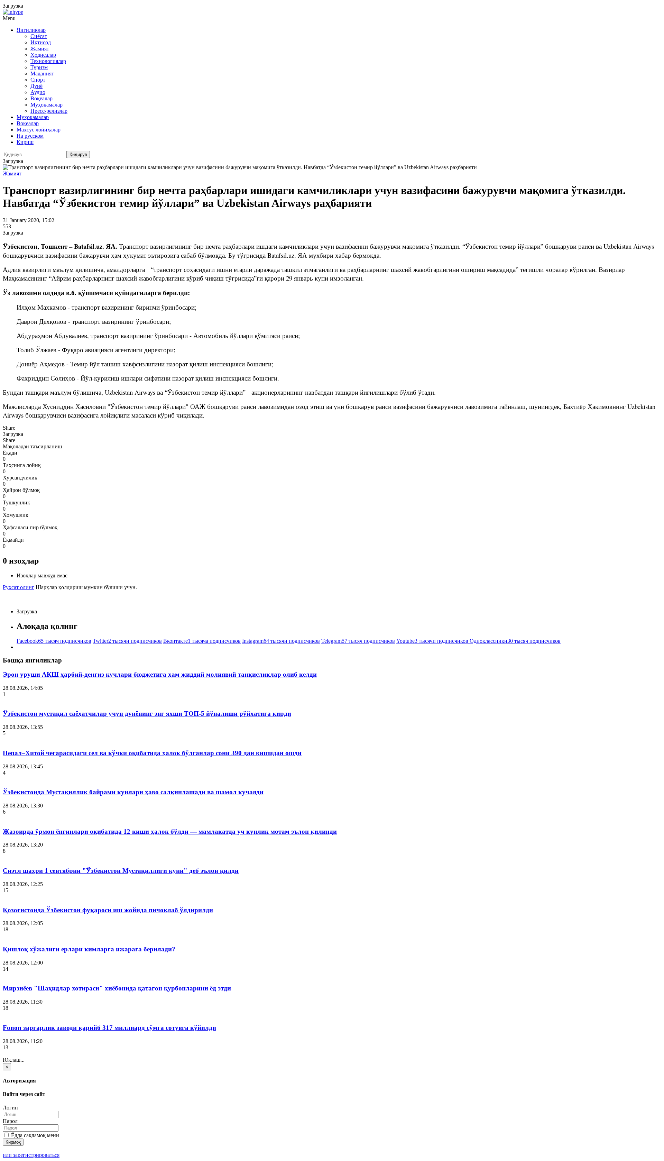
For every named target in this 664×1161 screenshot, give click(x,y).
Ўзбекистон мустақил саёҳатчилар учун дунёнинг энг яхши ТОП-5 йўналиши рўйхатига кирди (147, 713)
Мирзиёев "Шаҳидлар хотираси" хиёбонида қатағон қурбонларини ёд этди (117, 988)
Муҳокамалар (46, 105)
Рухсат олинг (18, 587)
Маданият (42, 73)
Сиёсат (38, 36)
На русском (30, 136)
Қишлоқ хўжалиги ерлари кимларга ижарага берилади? (89, 949)
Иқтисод (40, 42)
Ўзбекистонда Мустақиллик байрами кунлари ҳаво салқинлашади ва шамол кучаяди (133, 792)
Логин (10, 1107)
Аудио (37, 92)
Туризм (39, 67)
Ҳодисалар (43, 55)
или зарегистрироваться (31, 1155)
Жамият (39, 49)
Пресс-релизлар (48, 111)
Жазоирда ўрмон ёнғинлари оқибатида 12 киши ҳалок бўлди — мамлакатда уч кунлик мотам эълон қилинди (170, 831)
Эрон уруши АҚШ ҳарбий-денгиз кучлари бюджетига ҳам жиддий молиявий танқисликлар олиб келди (160, 674)
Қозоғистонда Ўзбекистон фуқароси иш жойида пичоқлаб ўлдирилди (108, 910)
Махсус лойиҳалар (39, 129)
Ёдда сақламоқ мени (34, 1135)
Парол (10, 1121)
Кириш (25, 142)
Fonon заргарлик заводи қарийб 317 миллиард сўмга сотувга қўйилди (109, 1027)
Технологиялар (48, 61)
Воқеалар (41, 98)
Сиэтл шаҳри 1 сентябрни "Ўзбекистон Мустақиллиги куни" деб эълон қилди (121, 870)
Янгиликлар (31, 30)
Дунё (36, 86)
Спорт (37, 80)
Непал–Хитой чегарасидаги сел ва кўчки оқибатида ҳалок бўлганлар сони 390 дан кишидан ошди (152, 753)
